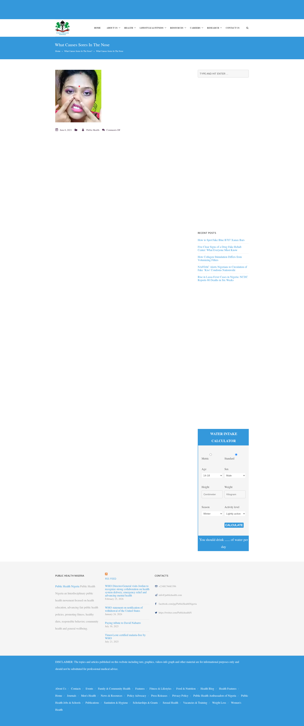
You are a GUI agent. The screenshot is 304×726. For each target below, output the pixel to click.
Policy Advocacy (136, 695)
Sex (226, 469)
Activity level (231, 507)
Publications (92, 702)
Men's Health (88, 695)
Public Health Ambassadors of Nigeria (214, 695)
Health (128, 27)
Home (97, 27)
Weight (228, 487)
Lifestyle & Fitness (151, 27)
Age (204, 469)
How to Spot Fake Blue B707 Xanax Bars (221, 240)
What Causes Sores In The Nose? (78, 51)
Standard (229, 458)
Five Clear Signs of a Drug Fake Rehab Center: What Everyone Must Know (219, 248)
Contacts (76, 688)
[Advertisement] (119, 9)
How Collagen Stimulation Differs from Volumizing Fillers (220, 258)
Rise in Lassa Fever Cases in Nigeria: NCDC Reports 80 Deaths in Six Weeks (223, 278)
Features (140, 688)
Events (89, 688)
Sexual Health (170, 702)
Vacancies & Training (195, 702)
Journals (71, 695)
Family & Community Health (114, 688)
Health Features (227, 688)
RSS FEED (110, 578)
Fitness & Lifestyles (160, 688)
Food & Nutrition (186, 688)
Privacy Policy (180, 695)
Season (206, 507)
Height (205, 487)
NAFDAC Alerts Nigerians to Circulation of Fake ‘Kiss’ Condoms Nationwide (222, 268)
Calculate (234, 525)
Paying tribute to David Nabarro (123, 622)
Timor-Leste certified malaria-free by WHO (125, 636)
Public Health (92, 129)
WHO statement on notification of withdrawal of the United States (124, 609)
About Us (112, 27)
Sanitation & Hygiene (116, 702)
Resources (176, 27)
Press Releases (159, 695)
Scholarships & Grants (145, 702)
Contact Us (232, 27)
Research (213, 27)
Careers (195, 27)
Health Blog (207, 688)
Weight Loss (219, 702)
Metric (206, 458)
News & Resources (111, 695)
